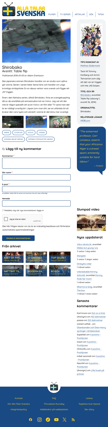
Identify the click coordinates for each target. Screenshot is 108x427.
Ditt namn (6, 172)
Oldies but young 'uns (87, 248)
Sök (91, 14)
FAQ (54, 398)
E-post (5, 184)
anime (6, 132)
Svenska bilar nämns (13, 139)
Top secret (58, 257)
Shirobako (85, 95)
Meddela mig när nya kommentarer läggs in (24, 210)
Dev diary (89, 409)
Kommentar (7, 156)
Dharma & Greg (84, 286)
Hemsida (6, 198)
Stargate (81, 255)
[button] (13, 122)
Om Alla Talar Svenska (19, 404)
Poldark (99, 166)
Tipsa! (101, 14)
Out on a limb (98, 313)
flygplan (18, 132)
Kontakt (19, 398)
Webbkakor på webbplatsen (54, 409)
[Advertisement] (91, 191)
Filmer (52, 14)
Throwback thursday (54, 404)
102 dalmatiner (98, 316)
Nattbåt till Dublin (17, 271)
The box (81, 290)
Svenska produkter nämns (40, 139)
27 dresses (35, 257)
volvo (30, 132)
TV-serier (65, 14)
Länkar (89, 398)
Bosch (55, 271)
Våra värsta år (84, 244)
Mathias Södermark (90, 65)
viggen (42, 132)
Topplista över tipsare (89, 404)
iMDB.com (85, 120)
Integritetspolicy (19, 409)
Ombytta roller (84, 263)
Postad (11, 260)
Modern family (38, 271)
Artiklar (80, 14)
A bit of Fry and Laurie (19, 257)
